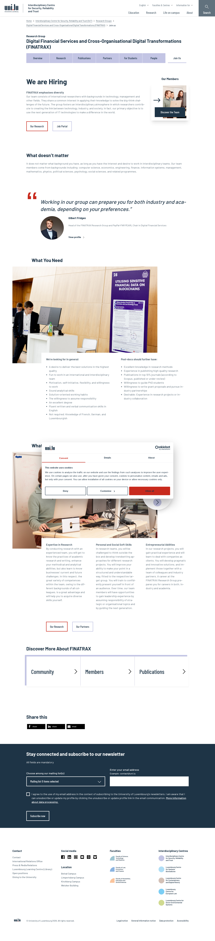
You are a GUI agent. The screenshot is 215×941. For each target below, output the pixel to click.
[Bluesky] (95, 857)
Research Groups (104, 21)
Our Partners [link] (82, 626)
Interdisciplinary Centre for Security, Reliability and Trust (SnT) (64, 21)
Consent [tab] (63, 458)
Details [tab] (107, 457)
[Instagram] (76, 857)
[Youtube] (82, 857)
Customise (105, 491)
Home (29, 21)
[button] (36, 726)
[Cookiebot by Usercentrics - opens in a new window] (157, 448)
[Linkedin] (69, 857)
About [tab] (151, 457)
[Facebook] (63, 857)
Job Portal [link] (62, 126)
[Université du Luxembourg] (11, 8)
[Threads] (88, 857)
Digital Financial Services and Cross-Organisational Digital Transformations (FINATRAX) (65, 25)
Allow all (149, 491)
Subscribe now (37, 816)
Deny (65, 491)
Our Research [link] (37, 126)
